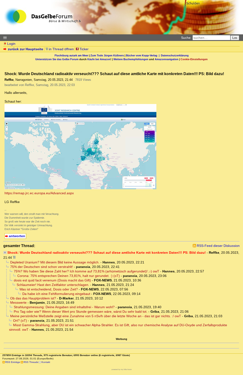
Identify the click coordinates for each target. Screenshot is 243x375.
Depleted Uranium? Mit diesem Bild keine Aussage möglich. (54, 262)
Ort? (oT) (20, 320)
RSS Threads (30, 362)
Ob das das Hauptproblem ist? (33, 298)
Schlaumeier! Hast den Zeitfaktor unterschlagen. (53, 285)
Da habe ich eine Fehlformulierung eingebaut (56, 294)
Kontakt (46, 362)
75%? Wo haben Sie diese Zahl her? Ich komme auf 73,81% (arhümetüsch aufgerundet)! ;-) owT (86, 271)
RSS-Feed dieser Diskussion (218, 246)
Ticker (84, 49)
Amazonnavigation (166, 59)
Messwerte (18, 302)
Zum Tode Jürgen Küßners (107, 55)
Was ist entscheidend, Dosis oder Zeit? (48, 289)
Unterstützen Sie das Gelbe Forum (57, 59)
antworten (17, 236)
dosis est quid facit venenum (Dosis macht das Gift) (52, 280)
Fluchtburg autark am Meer (71, 55)
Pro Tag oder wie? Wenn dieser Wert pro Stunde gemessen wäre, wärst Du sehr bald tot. (80, 311)
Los (234, 38)
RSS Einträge (12, 362)
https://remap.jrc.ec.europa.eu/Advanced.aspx (39, 193)
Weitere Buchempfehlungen (130, 59)
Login (11, 43)
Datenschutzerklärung (175, 55)
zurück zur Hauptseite (25, 49)
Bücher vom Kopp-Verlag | (143, 55)
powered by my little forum (122, 369)
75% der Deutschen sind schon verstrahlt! (41, 267)
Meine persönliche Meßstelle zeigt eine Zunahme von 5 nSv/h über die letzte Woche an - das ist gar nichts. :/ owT (95, 316)
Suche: (186, 38)
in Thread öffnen (61, 49)
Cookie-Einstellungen (194, 59)
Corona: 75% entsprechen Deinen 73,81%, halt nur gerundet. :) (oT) (68, 276)
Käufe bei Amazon (98, 59)
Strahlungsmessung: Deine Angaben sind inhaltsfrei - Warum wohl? (64, 307)
